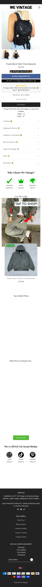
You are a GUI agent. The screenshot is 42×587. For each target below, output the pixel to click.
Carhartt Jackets (21, 537)
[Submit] (31, 559)
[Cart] (39, 7)
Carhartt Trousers (21, 532)
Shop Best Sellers (21, 437)
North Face (21, 520)
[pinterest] (21, 509)
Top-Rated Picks (21, 295)
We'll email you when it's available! (21, 95)
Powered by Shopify (21, 582)
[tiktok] (24, 509)
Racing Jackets (21, 524)
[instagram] (17, 509)
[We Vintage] (21, 7)
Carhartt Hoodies (21, 528)
